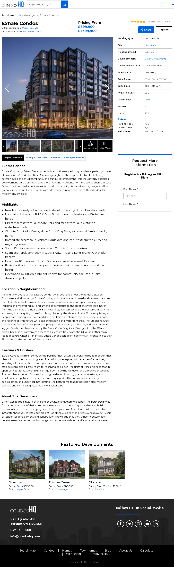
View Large (107, 42)
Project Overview (13, 157)
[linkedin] (156, 523)
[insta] (138, 523)
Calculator (147, 550)
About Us (125, 550)
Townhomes (88, 550)
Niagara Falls (22, 489)
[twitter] (129, 523)
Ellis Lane (95, 482)
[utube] (147, 523)
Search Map (28, 550)
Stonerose (15, 482)
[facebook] (120, 523)
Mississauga (27, 15)
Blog (108, 550)
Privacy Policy (98, 553)
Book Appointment (74, 157)
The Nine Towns (59, 482)
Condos (49, 550)
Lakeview (149, 52)
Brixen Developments (30, 31)
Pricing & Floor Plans (36, 157)
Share (147, 29)
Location (55, 157)
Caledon (100, 489)
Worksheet (73, 553)
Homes (67, 550)
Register (164, 29)
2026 (147, 99)
